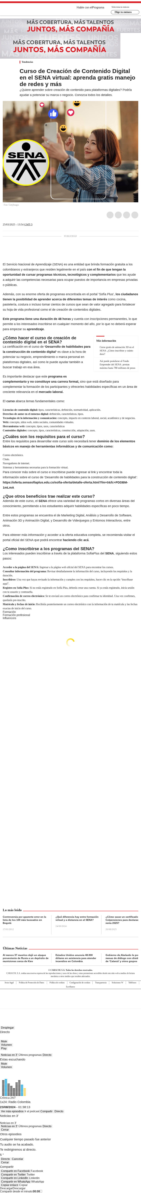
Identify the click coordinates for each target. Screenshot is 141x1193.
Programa (98, 7)
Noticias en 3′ (9, 1054)
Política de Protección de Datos (31, 982)
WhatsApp (134, 215)
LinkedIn (126, 215)
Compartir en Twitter (13, 1174)
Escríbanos (70, 987)
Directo (47, 1054)
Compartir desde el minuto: (20, 1191)
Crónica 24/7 (8, 1097)
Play (4, 1048)
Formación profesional (16, 615)
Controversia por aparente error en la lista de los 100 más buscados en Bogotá (24, 919)
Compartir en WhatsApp (15, 1181)
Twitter (118, 215)
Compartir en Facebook (15, 1171)
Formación (9, 611)
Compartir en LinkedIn (14, 1178)
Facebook (110, 215)
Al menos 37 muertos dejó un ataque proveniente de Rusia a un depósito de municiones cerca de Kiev (25, 958)
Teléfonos (132, 982)
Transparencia (100, 982)
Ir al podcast (32, 1111)
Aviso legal (9, 982)
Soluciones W (117, 982)
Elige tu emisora (123, 12)
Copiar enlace (9, 1185)
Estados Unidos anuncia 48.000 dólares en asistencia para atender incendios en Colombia (76, 958)
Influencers (9, 618)
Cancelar (17, 1159)
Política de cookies (57, 982)
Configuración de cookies (79, 982)
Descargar (6, 1188)
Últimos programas (30, 1054)
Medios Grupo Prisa (70, 1005)
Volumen (6, 1044)
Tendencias (27, 62)
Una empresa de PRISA (70, 997)
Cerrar (5, 1129)
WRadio (22, 10)
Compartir (46, 1111)
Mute (4, 1041)
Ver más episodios (12, 1111)
